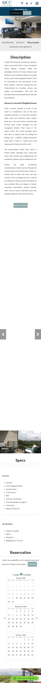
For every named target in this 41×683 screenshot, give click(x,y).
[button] (25, 678)
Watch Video (20, 205)
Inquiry (32, 564)
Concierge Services (16, 13)
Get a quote (27, 13)
